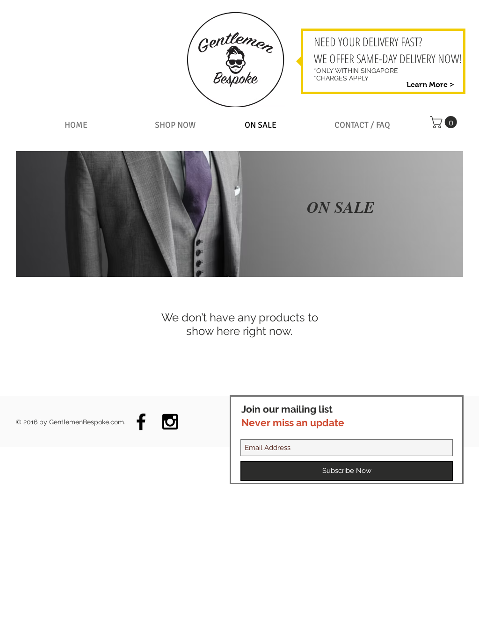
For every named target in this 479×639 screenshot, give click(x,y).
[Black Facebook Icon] (141, 422)
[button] (195, 125)
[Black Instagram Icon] (170, 422)
